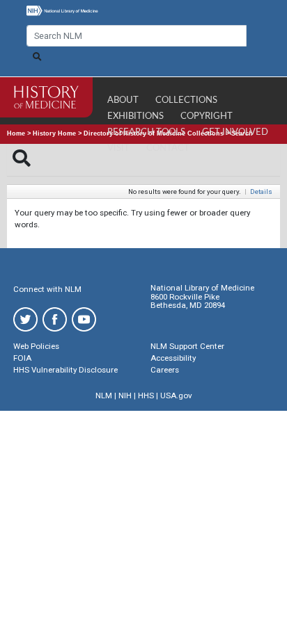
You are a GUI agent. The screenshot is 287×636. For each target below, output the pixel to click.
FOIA (22, 358)
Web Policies (36, 346)
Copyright (206, 116)
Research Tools (146, 132)
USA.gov (176, 395)
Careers (164, 370)
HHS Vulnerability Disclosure (65, 370)
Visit (118, 148)
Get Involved (235, 132)
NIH (125, 395)
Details (261, 191)
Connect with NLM (47, 289)
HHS (146, 395)
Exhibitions (135, 116)
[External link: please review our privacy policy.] (25, 318)
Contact (167, 148)
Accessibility (173, 358)
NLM (103, 395)
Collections (186, 100)
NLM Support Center (187, 346)
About (123, 100)
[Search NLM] (36, 57)
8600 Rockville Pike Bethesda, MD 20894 (187, 301)
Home (16, 133)
